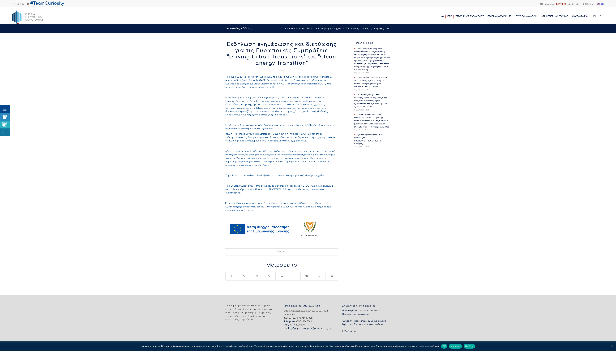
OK (444, 346)
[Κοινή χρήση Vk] (307, 276)
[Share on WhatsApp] (257, 276)
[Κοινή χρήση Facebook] (232, 276)
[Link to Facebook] (13, 4)
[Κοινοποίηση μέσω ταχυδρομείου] (331, 276)
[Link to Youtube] (27, 4)
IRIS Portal (589, 4)
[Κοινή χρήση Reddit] (319, 276)
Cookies (469, 346)
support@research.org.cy (239, 210)
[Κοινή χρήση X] (244, 276)
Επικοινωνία (548, 4)
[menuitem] (547, 4)
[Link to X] (23, 4)
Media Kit (575, 4)
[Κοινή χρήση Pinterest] (269, 276)
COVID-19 (561, 4)
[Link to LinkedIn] (18, 4)
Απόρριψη (455, 346)
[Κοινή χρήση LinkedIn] (282, 276)
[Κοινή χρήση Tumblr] (294, 276)
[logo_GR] (32, 16)
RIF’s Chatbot (349, 331)
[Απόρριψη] (612, 346)
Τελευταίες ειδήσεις (238, 28)
